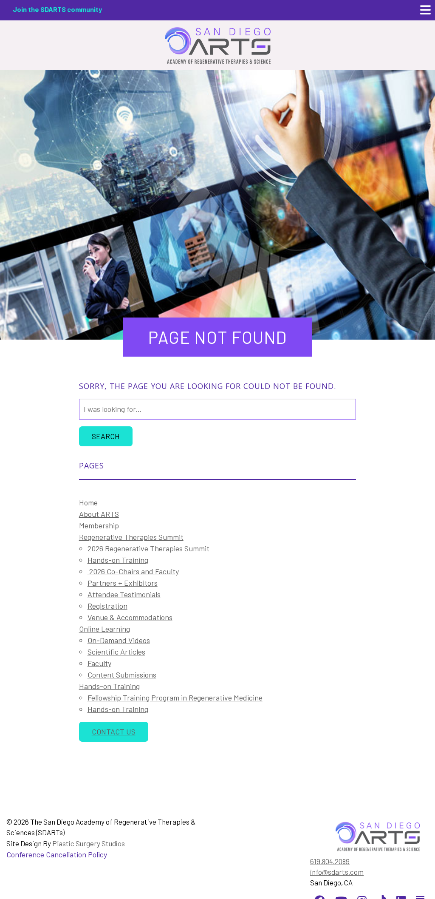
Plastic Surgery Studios (88, 843)
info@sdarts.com (337, 872)
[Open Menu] (425, 10)
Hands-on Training (118, 559)
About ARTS (99, 514)
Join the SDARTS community (57, 9)
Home (88, 502)
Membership (99, 525)
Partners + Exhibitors (123, 582)
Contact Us (114, 731)
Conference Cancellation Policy (56, 854)
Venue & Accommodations (130, 617)
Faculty (99, 663)
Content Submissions (122, 674)
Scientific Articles (116, 651)
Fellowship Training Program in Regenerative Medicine (175, 697)
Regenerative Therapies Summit (131, 537)
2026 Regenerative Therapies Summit (148, 548)
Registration (107, 605)
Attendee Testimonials (124, 594)
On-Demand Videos (119, 640)
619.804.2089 (330, 861)
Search (106, 436)
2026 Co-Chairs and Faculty (133, 571)
